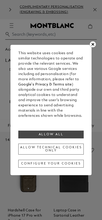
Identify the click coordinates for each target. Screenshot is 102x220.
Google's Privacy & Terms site (45, 84)
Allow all (51, 134)
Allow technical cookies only (51, 149)
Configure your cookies (51, 163)
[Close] (93, 44)
